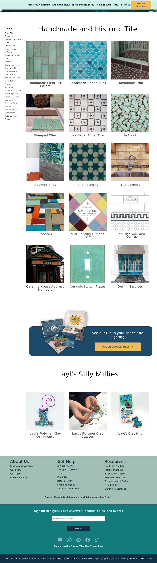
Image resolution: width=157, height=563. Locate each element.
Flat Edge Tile (11, 94)
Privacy (124, 558)
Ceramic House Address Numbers (45, 288)
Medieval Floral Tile (88, 135)
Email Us (62, 477)
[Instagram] (69, 540)
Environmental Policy (116, 481)
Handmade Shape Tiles (87, 83)
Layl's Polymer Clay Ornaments (45, 435)
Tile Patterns (11, 71)
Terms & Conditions (68, 488)
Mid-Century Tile (13, 90)
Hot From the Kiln (114, 466)
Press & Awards (18, 477)
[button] (153, 10)
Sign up (78, 528)
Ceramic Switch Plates (88, 286)
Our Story (15, 470)
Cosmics (9, 62)
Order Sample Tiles (116, 346)
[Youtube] (60, 540)
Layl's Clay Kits (130, 433)
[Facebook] (87, 540)
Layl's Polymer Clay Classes (87, 435)
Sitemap (134, 558)
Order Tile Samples (115, 489)
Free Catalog (111, 485)
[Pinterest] (78, 540)
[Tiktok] (97, 540)
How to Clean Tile (114, 477)
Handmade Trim (12, 78)
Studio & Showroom (21, 466)
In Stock (8, 52)
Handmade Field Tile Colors (45, 84)
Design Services (12, 65)
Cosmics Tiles (45, 184)
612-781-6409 (122, 4)
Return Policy (65, 481)
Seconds (9, 87)
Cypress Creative (111, 558)
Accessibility (146, 558)
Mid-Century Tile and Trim (88, 236)
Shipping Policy (66, 485)
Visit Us (61, 473)
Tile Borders (10, 74)
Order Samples (141, 5)
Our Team (15, 473)
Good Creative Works (76, 558)
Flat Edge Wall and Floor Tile (130, 236)
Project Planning (113, 470)
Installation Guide (114, 473)
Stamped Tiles (12, 68)
